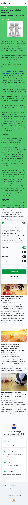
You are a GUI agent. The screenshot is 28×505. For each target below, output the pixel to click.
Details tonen (20, 267)
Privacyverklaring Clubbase (9, 485)
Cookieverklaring (6, 488)
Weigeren (14, 281)
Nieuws (6, 7)
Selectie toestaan (14, 276)
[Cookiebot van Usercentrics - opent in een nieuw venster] (20, 223)
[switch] (24, 252)
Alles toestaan (14, 271)
